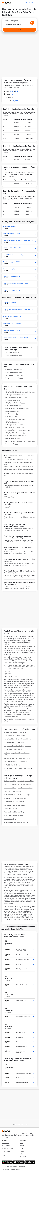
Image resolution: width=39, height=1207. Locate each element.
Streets (22, 1148)
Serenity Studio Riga (19, 732)
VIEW (21, 353)
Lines (21, 1143)
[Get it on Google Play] (7, 1162)
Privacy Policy (13, 1166)
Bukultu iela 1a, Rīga (10, 819)
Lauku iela (28, 746)
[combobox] (19, 21)
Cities (21, 1154)
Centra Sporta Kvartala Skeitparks (14, 742)
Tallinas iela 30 (19, 758)
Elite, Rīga (7, 798)
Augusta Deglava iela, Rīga (25, 781)
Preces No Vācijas (9, 739)
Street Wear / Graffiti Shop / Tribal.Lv (14, 735)
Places (22, 1145)
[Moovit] (6, 3)
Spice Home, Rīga (9, 801)
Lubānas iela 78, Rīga (10, 788)
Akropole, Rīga (17, 791)
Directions (23, 1156)
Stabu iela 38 (23, 761)
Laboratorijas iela (9, 758)
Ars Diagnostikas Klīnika (11, 761)
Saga (17, 739)
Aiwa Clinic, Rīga (20, 801)
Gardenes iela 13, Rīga (23, 794)
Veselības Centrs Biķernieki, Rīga (13, 812)
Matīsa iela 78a (8, 765)
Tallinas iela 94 (8, 749)
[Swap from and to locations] (32, 23)
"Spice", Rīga (7, 791)
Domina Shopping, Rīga (10, 808)
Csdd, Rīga (21, 805)
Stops (22, 1151)
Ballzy (27, 758)
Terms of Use (5, 1166)
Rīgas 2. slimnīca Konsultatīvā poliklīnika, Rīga (17, 784)
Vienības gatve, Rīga (10, 781)
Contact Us (22, 1166)
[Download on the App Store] (18, 1162)
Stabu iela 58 (18, 749)
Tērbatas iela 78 (25, 739)
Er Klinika (17, 765)
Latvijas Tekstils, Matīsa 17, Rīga (13, 746)
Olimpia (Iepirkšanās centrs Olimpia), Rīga (16, 822)
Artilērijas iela (8, 732)
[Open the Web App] (29, 1162)
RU (4, 1155)
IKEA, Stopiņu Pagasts (10, 805)
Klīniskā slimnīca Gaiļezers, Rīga (13, 815)
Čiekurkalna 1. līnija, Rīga (25, 788)
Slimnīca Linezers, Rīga (18, 798)
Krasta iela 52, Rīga (9, 794)
